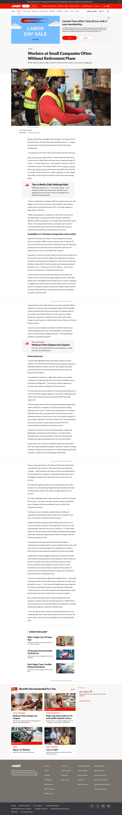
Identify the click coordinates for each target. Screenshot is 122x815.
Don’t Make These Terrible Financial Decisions (40, 665)
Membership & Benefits (49, 6)
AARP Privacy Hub (24, 805)
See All (73, 689)
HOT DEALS (84, 692)
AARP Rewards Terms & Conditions (21, 808)
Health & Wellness (38, 342)
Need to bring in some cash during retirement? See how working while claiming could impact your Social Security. (59, 1)
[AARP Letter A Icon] (27, 345)
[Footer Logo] (24, 766)
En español (23, 132)
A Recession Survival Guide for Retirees (40, 652)
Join (69, 38)
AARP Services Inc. (83, 784)
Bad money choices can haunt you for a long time (40, 670)
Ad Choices (14, 812)
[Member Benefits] (15, 689)
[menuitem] (13, 12)
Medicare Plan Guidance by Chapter (51, 344)
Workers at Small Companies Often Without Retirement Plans (60, 56)
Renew (86, 38)
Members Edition (74, 6)
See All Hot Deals (84, 701)
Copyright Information (40, 808)
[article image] (101, 11)
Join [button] (26, 6)
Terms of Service (37, 805)
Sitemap (13, 805)
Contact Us (64, 766)
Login (105, 6)
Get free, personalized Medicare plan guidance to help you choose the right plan (52, 349)
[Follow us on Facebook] (92, 806)
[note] (61, 127)
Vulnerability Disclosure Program (59, 808)
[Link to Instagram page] (103, 806)
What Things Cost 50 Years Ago (40, 638)
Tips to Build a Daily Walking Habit (50, 184)
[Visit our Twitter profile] (98, 806)
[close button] (108, 18)
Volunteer (47, 775)
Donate (46, 770)
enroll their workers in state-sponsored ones (44, 422)
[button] (108, 11)
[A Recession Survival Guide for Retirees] (65, 655)
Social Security (38, 215)
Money (30, 49)
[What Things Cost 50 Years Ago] (65, 641)
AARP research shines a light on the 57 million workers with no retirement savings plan (60, 63)
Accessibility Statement (52, 805)
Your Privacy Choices (27, 812)
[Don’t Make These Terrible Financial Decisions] (65, 668)
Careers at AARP (82, 770)
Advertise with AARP (84, 766)
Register (97, 6)
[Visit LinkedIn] (109, 806)
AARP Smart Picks (63, 6)
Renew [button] (34, 6)
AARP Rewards (48, 784)
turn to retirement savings (63, 364)
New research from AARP (37, 157)
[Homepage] (16, 6)
